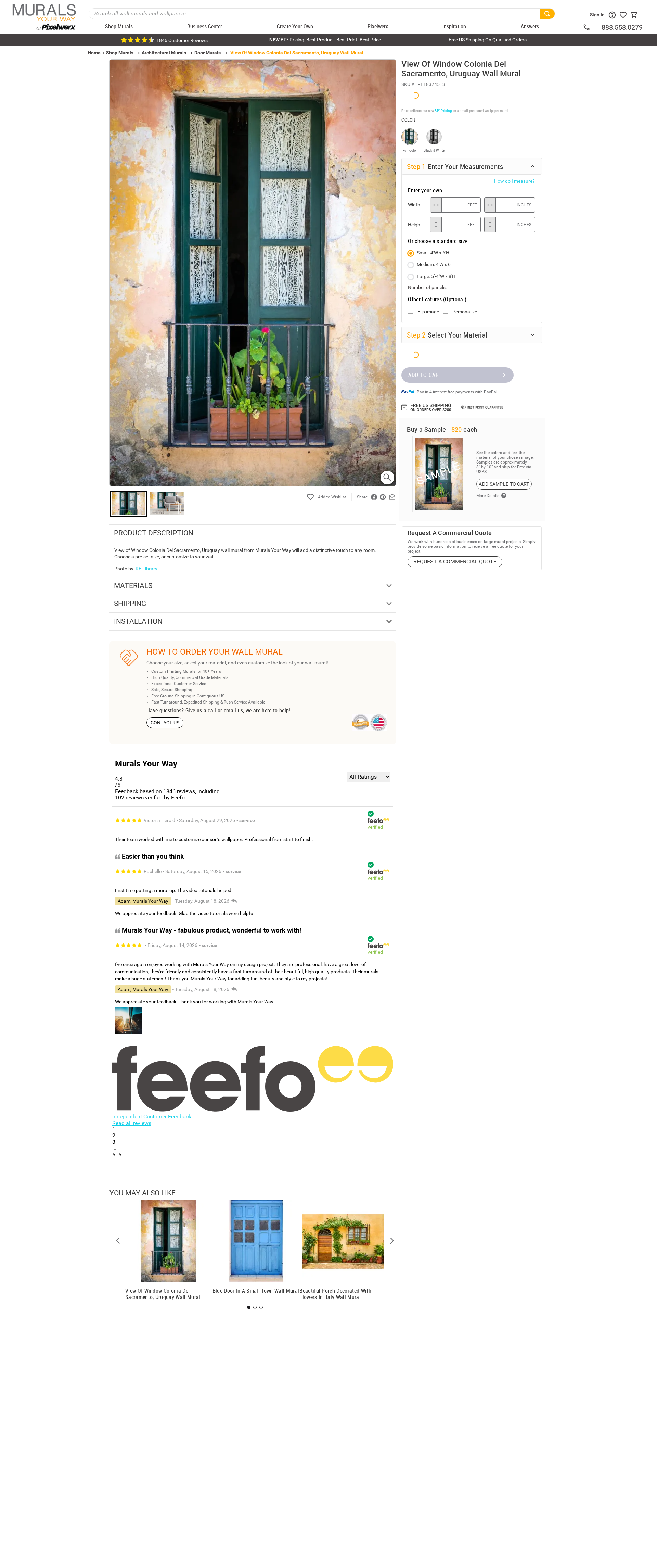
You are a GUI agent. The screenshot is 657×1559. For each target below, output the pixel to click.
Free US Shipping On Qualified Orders (488, 39)
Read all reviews (131, 1123)
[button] (118, 1241)
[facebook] (374, 497)
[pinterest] (383, 497)
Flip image (428, 311)
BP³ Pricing (443, 110)
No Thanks (516, 839)
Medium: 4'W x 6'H (436, 264)
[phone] (592, 27)
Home (431, 817)
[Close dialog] (641, 712)
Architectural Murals (164, 52)
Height (415, 224)
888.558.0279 (622, 27)
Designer (602, 817)
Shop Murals (119, 52)
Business (516, 817)
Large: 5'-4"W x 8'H (436, 276)
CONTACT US (165, 722)
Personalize (464, 311)
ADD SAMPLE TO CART (504, 484)
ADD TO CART (425, 375)
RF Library (146, 568)
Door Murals (207, 52)
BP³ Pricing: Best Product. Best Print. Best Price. (325, 39)
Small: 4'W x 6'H (433, 252)
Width (414, 204)
